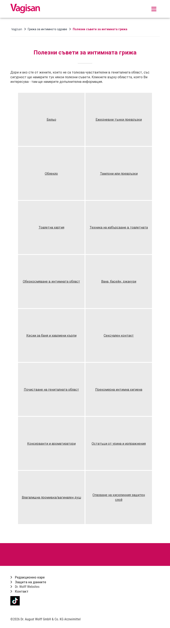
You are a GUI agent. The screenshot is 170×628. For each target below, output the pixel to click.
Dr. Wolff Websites (26, 587)
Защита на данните (30, 582)
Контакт (21, 591)
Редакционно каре (29, 577)
